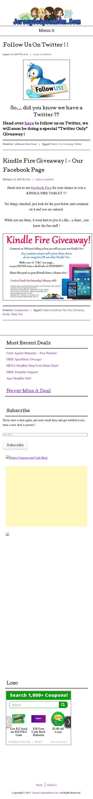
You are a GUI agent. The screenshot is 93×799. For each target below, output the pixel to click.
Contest (46, 310)
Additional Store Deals (25, 144)
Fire (64, 310)
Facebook (56, 310)
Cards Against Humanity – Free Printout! (31, 353)
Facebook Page (41, 187)
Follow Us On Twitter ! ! (35, 45)
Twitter (78, 144)
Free (70, 310)
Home (39, 784)
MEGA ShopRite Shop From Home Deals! (32, 365)
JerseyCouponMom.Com (45, 792)
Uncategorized (21, 310)
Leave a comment (42, 54)
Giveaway (68, 144)
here (29, 124)
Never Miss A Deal (28, 391)
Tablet (14, 314)
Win (20, 314)
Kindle (6, 314)
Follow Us (56, 144)
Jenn (25, 54)
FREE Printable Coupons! (22, 372)
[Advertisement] (46, 496)
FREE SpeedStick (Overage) (24, 359)
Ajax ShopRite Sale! (19, 378)
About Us (52, 784)
